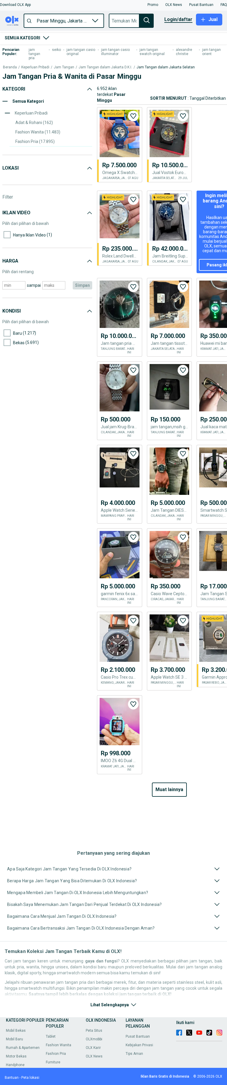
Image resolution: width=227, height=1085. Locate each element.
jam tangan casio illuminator (115, 52)
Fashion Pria (56, 1054)
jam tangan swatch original (152, 52)
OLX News (94, 1056)
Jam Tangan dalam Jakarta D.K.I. (105, 67)
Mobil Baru (14, 1039)
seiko (56, 50)
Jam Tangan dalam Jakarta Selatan (166, 67)
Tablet (51, 1036)
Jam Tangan (64, 67)
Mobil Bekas (16, 1030)
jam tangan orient (211, 52)
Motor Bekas (16, 1056)
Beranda (10, 67)
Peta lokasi (30, 1078)
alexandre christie (184, 52)
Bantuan (12, 1078)
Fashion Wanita (58, 1045)
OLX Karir (93, 1048)
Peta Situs (94, 1030)
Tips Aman (134, 1054)
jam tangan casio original (81, 52)
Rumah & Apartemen (23, 1048)
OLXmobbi (94, 1039)
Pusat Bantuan (138, 1036)
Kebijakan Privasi (139, 1045)
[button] (15, 4)
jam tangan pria (34, 54)
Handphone (15, 1065)
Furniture (53, 1062)
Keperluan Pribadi (35, 67)
